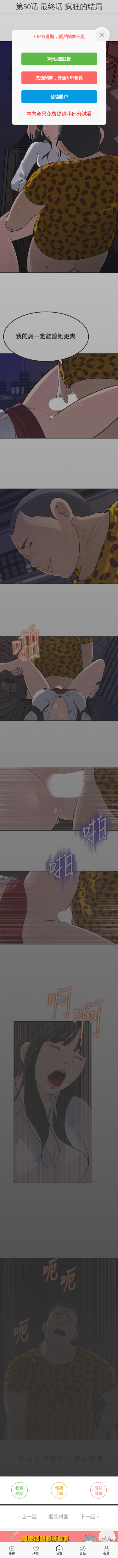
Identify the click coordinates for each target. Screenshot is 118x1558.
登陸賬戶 (59, 96)
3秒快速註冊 (59, 58)
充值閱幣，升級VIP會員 (59, 77)
